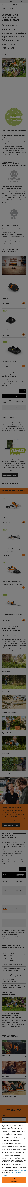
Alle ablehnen (14, 1181)
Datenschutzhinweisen (20, 1171)
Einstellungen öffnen (14, 1185)
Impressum (4, 1175)
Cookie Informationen (16, 1172)
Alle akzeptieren (14, 1178)
